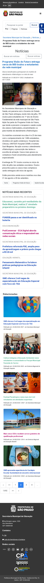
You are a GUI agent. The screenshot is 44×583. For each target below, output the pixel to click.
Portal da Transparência (31, 2)
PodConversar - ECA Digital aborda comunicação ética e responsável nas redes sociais (20, 233)
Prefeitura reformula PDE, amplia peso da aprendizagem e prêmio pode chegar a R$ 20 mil (21, 249)
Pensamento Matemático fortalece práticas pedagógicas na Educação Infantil (19, 265)
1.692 (5, 491)
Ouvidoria (21, 2)
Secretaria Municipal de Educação (16, 37)
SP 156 (5, 5)
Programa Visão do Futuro (21, 183)
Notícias (24, 29)
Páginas (15, 29)
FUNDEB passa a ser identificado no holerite (19, 218)
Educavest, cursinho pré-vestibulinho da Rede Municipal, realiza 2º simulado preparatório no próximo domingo (21, 204)
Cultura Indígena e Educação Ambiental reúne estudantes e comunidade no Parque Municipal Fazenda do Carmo (22, 360)
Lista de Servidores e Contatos (14, 539)
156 (5, 535)
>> (13, 491)
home (6, 183)
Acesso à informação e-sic (10, 2)
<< (9, 485)
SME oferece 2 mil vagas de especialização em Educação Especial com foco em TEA (20, 281)
